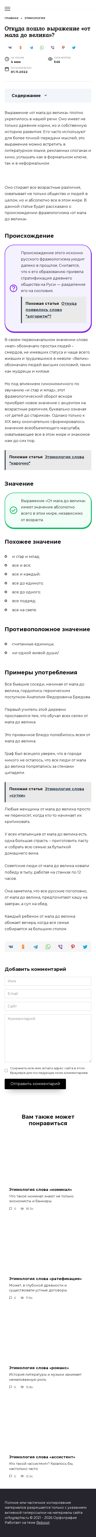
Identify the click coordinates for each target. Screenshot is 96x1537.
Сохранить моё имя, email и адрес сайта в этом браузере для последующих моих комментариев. (49, 1070)
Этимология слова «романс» (39, 1368)
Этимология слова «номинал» (40, 1189)
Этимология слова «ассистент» (42, 1457)
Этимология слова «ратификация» (45, 1278)
